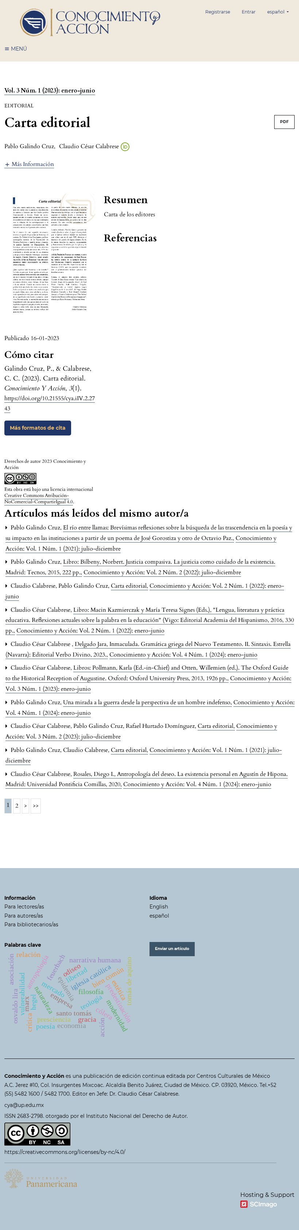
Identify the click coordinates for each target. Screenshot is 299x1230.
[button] (29, 164)
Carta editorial (129, 586)
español (159, 916)
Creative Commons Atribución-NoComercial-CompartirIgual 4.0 (38, 498)
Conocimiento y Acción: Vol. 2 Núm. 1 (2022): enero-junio (90, 631)
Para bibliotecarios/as (31, 924)
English (159, 907)
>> (36, 806)
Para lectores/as (24, 907)
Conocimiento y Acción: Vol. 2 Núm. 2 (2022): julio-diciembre (162, 572)
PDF (284, 121)
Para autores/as (23, 916)
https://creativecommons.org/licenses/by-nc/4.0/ (64, 1152)
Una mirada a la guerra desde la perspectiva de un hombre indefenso (147, 702)
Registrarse (217, 12)
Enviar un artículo (172, 948)
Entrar (249, 12)
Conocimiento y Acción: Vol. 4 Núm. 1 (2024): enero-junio (183, 655)
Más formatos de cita (38, 428)
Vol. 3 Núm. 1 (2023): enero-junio (49, 91)
